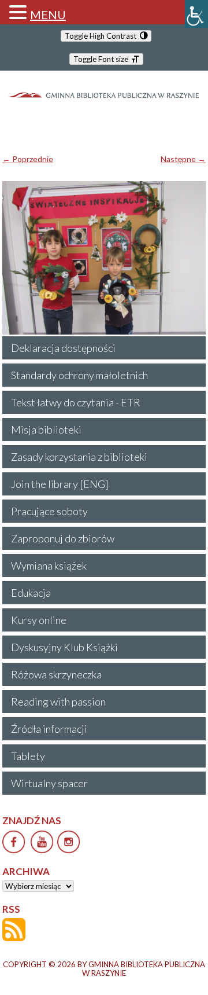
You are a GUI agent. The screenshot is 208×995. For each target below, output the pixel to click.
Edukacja (31, 592)
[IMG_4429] (104, 258)
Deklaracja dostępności (63, 348)
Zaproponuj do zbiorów (62, 538)
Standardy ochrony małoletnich (79, 375)
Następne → (183, 159)
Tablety (28, 756)
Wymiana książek (49, 565)
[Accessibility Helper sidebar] (196, 14)
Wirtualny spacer (49, 783)
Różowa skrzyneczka (56, 674)
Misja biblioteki (46, 429)
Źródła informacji (49, 728)
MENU (48, 14)
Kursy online (38, 620)
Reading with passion (58, 701)
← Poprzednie (27, 159)
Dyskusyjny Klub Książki (64, 647)
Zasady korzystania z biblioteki (79, 456)
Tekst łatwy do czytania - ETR (75, 402)
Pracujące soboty (49, 511)
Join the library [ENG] (60, 484)
